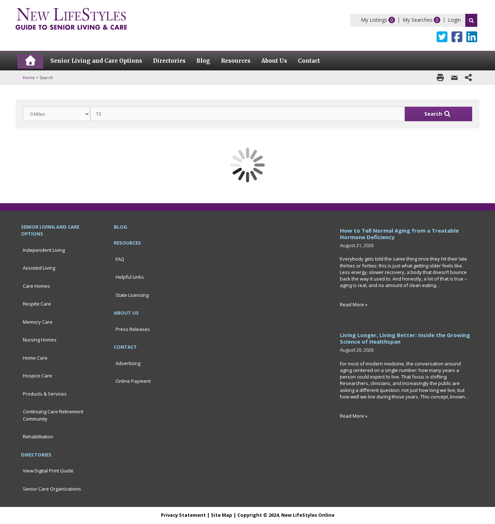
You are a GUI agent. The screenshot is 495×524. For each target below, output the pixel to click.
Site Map (221, 515)
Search (471, 20)
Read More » (353, 304)
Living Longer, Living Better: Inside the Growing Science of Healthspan (405, 338)
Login (454, 19)
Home (29, 77)
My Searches (418, 19)
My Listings (374, 19)
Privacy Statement (183, 515)
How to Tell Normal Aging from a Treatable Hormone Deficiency (399, 234)
